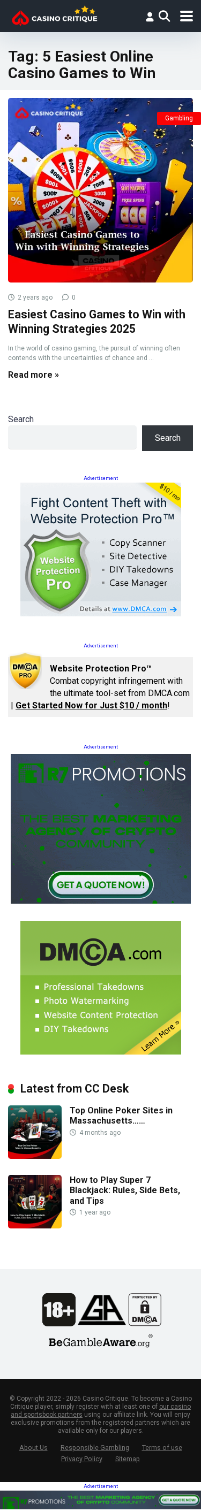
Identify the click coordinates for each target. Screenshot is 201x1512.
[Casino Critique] (54, 15)
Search (21, 419)
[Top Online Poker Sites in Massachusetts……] (35, 1156)
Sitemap (127, 1459)
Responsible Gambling (95, 1448)
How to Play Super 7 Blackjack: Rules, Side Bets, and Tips (125, 1190)
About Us (33, 1448)
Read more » (33, 375)
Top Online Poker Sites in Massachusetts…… (121, 1115)
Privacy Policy (81, 1459)
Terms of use (162, 1448)
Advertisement (101, 478)
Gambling (179, 118)
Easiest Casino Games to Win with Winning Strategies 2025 (96, 321)
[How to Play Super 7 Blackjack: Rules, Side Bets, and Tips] (35, 1225)
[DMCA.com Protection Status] (144, 1323)
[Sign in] (149, 16)
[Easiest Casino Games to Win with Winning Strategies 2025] (100, 190)
